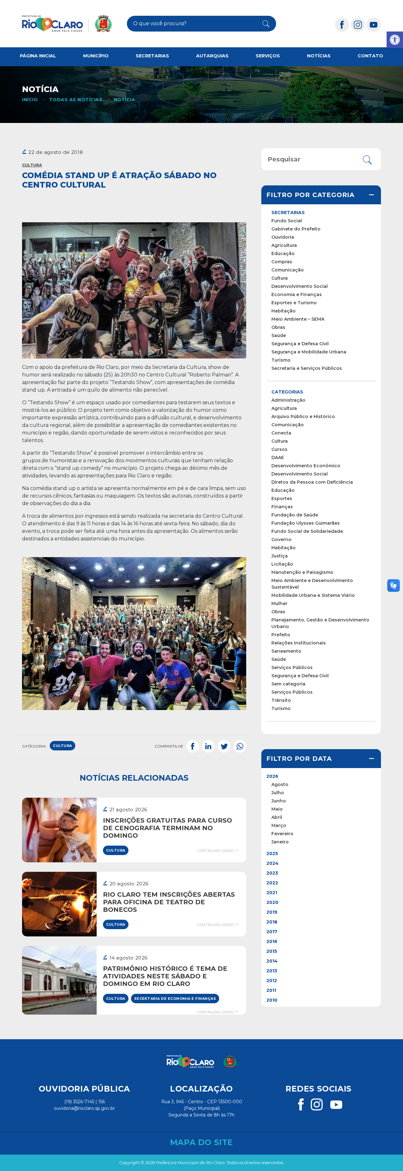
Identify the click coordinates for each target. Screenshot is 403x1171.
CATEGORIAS (287, 392)
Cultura (32, 165)
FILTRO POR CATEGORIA (310, 195)
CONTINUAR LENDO (216, 850)
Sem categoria (288, 684)
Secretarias (152, 56)
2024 (272, 863)
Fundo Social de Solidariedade (307, 531)
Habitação (283, 311)
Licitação (282, 564)
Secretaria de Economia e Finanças (175, 998)
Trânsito (281, 700)
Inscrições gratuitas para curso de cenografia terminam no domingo (167, 828)
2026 (272, 776)
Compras (281, 262)
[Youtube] (373, 24)
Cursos (279, 449)
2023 (272, 873)
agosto (279, 784)
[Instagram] (358, 24)
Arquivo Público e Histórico (303, 416)
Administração (288, 400)
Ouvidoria (282, 237)
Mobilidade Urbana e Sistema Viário (313, 595)
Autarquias (212, 56)
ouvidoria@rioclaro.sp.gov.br (84, 1108)
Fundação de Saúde (294, 515)
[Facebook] (342, 24)
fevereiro (282, 833)
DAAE (277, 457)
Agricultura (284, 245)
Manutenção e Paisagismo (302, 572)
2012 (271, 980)
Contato (370, 56)
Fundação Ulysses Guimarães (305, 523)
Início (30, 99)
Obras (278, 327)
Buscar (262, 24)
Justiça (279, 556)
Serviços (268, 56)
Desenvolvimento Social (299, 286)
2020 (272, 902)
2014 (272, 961)
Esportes (281, 498)
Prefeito (280, 635)
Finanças (282, 507)
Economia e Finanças (296, 294)
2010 (271, 1000)
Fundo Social (286, 221)
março (278, 825)
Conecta (281, 433)
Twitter (224, 746)
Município (96, 56)
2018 (271, 922)
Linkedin (208, 746)
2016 (271, 941)
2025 (272, 853)
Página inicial (38, 56)
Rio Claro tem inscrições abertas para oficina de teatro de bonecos (169, 902)
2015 (271, 951)
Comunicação (287, 270)
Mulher (279, 603)
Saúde (278, 335)
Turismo (281, 360)
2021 (271, 892)
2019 (271, 912)
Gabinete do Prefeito (296, 229)
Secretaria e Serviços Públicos (306, 368)
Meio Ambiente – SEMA (297, 319)
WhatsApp (240, 746)
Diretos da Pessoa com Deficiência (312, 482)
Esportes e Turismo (294, 303)
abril (276, 817)
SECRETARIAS (288, 212)
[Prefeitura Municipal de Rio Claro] (67, 23)
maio (277, 809)
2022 (272, 883)
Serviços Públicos (292, 667)
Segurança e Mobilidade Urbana (308, 352)
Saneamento (286, 651)
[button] (395, 40)
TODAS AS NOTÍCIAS (75, 99)
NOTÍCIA (124, 99)
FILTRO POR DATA (299, 758)
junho (278, 801)
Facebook (192, 746)
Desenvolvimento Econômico (305, 466)
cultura (62, 745)
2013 (271, 971)
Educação (283, 253)
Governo (281, 539)
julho (277, 792)
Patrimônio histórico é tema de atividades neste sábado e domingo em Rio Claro (165, 976)
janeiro (280, 842)
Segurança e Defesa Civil (300, 344)
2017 (271, 932)
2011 (271, 990)
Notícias (319, 56)
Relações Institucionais (298, 643)
